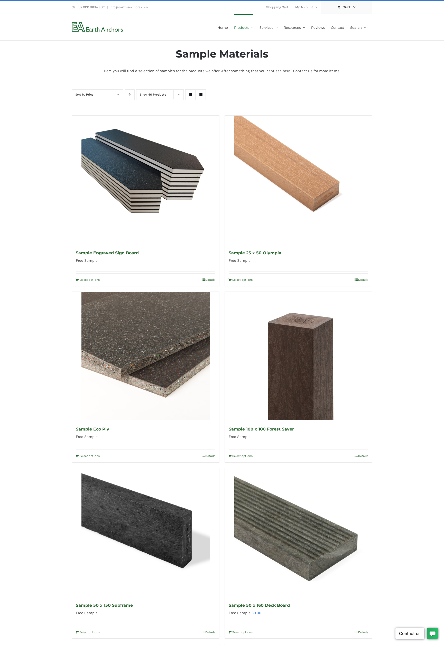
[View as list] (201, 95)
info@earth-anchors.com (128, 7)
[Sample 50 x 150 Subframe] (145, 532)
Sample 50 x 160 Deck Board (259, 605)
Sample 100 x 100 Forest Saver (261, 429)
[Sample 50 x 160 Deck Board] (298, 532)
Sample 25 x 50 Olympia (255, 252)
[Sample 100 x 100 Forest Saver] (298, 356)
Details (210, 280)
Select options (89, 280)
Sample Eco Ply (92, 429)
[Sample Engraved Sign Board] (145, 180)
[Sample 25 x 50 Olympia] (298, 180)
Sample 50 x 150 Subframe (104, 605)
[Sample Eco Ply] (145, 356)
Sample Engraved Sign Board (107, 252)
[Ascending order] (130, 94)
